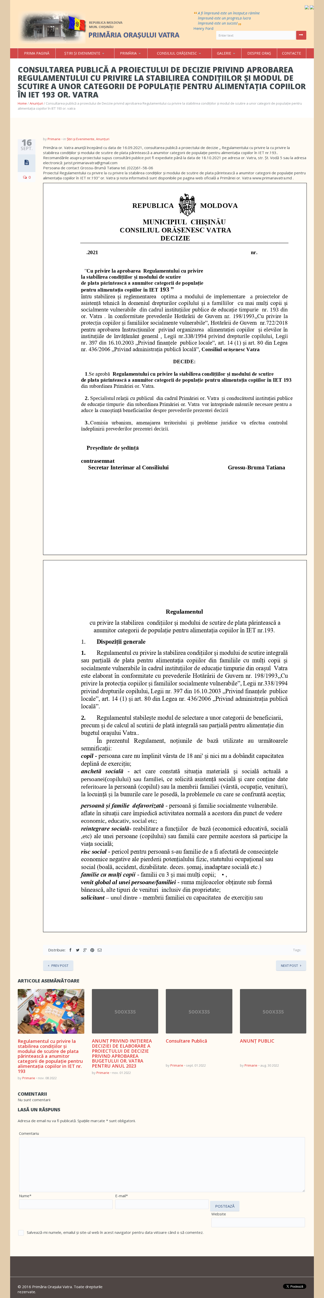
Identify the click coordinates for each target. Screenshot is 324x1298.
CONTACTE (291, 53)
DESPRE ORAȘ (259, 53)
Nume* (25, 1195)
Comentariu (29, 1133)
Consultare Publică (186, 1041)
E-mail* (121, 1195)
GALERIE (224, 53)
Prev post (59, 965)
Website (218, 1213)
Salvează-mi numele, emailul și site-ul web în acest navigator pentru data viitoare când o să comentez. (115, 1232)
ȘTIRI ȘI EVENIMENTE (82, 53)
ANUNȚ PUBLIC (257, 1041)
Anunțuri (36, 103)
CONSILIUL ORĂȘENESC (177, 53)
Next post (289, 965)
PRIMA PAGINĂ (36, 53)
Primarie (54, 139)
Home (22, 103)
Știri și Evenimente (80, 139)
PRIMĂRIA (128, 53)
